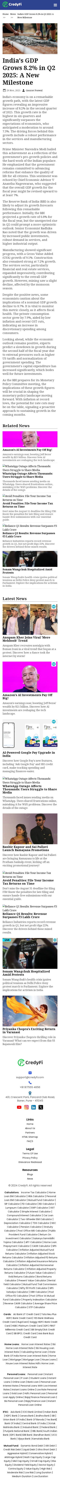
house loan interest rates (21, 1363)
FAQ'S (30, 1141)
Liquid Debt (29, 1449)
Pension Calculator (31, 1226)
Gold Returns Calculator (21, 1276)
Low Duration (41, 1476)
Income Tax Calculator (34, 1192)
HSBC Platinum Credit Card (27, 1325)
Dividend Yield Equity (25, 1464)
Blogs (30, 1174)
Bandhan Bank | (43, 1434)
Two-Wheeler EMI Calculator (36, 1219)
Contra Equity (15, 1468)
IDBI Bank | (28, 1434)
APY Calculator (33, 1242)
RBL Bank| (37, 1431)
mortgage (16, 1359)
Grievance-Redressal (30, 1162)
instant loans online (23, 1389)
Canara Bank (26, 1415)
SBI (53, 1415)
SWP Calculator (39, 1207)
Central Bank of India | (35, 1423)
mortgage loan (31, 1359)
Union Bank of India (14, 1419)
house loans (49, 1359)
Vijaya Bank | (25, 1438)
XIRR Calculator (38, 1292)
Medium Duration (22, 1476)
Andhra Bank (43, 1415)
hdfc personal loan (35, 1393)
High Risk (46, 1468)
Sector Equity (46, 1464)
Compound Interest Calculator (24, 1215)
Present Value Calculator (32, 1280)
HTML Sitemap (30, 1137)
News (13, 14)
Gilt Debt (50, 1445)
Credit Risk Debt (12, 1449)
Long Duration (43, 1472)
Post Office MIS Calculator (32, 1230)
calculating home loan (34, 1352)
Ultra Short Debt (46, 1449)
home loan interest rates (36, 1344)
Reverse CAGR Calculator (18, 1303)
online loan (18, 1381)
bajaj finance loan (36, 1401)
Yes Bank (51, 1419)
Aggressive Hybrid (17, 1453)
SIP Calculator (12, 1203)
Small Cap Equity (40, 1461)
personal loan (36, 1374)
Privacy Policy (30, 1157)
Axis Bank (16, 1411)
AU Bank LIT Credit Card (26, 1314)
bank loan (33, 1381)
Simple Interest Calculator (36, 1211)
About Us (30, 1128)
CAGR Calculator (41, 1246)
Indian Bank (50, 1411)
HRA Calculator (36, 1196)
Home (6, 14)
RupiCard (23, 1322)
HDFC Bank (11, 1415)
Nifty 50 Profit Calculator (34, 1288)
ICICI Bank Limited (33, 1411)
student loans (38, 1378)
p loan (25, 1378)
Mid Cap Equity (21, 1461)
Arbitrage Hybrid (13, 1457)
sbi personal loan (14, 1401)
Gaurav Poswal (34, 90)
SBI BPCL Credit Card (25, 1333)
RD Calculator (46, 1203)
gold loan (17, 1393)
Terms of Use (30, 1153)
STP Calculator (37, 1307)
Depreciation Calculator (17, 1223)
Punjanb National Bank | (17, 1431)
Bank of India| (13, 1423)
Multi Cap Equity (33, 1457)
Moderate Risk (15, 1472)
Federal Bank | (49, 1427)
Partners (30, 1132)
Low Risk (29, 1472)
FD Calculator (29, 1203)
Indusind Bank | (31, 1427)
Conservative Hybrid (40, 1453)
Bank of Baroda (35, 1419)
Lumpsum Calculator (17, 1207)
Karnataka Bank (40, 1438)
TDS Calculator (41, 1223)
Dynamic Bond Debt (32, 1445)
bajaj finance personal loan (40, 1397)
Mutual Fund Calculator (41, 1200)
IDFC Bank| (16, 1434)
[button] (55, 5)
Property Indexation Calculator (40, 1299)
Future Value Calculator (41, 1272)
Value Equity (32, 1468)
